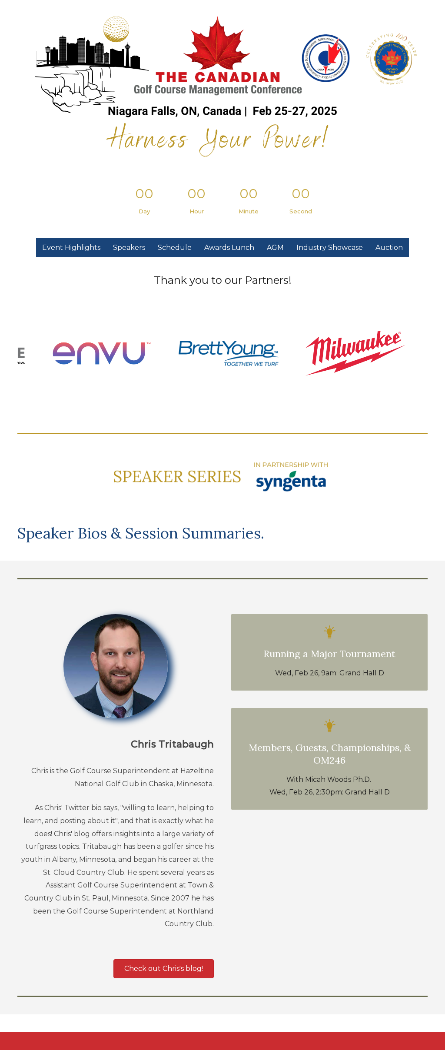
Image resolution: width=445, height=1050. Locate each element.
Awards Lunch (229, 247)
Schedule (175, 247)
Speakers (129, 247)
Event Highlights (71, 247)
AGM (275, 247)
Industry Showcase (329, 247)
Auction (389, 247)
